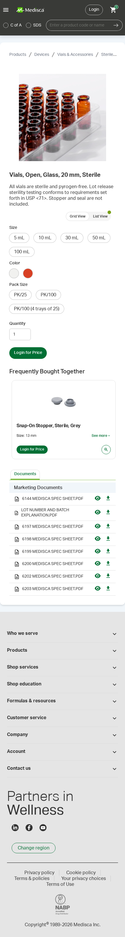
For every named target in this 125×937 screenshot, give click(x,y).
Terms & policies (31, 878)
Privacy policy (39, 872)
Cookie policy (81, 872)
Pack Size (18, 285)
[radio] (5, 25)
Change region (33, 848)
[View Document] (98, 499)
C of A (16, 25)
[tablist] (62, 474)
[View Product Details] (106, 449)
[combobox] (78, 25)
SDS (37, 25)
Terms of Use (60, 884)
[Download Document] (108, 499)
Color (14, 263)
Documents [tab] (25, 474)
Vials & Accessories (75, 55)
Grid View (77, 216)
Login (94, 10)
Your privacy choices (83, 878)
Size (13, 228)
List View (100, 216)
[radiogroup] (22, 25)
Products (17, 55)
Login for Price (28, 353)
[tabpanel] (62, 539)
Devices (41, 55)
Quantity (17, 324)
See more (101, 436)
